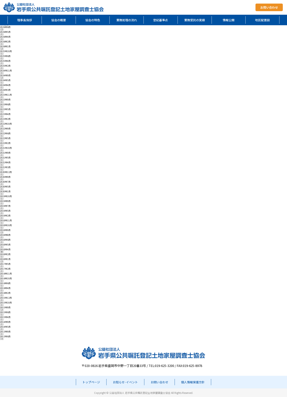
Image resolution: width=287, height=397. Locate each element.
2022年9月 (5, 128)
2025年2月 (5, 66)
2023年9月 (5, 99)
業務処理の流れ (126, 20)
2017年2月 (5, 269)
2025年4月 (5, 61)
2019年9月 (5, 201)
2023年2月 (5, 119)
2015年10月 (6, 302)
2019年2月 (5, 215)
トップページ (91, 382)
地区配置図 (262, 20)
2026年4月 (5, 37)
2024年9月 (5, 75)
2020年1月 (5, 191)
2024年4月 (5, 85)
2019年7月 (5, 206)
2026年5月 (5, 32)
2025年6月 (5, 56)
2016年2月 (5, 293)
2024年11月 (6, 70)
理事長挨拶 (24, 20)
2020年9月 (5, 177)
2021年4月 (5, 162)
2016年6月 (5, 283)
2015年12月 (6, 298)
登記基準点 (160, 20)
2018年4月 (5, 249)
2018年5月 (5, 244)
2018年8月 (5, 235)
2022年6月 (5, 133)
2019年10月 (6, 196)
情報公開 (228, 20)
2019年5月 (5, 211)
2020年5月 (5, 186)
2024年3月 (5, 90)
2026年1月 (5, 46)
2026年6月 (5, 27)
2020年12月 (6, 172)
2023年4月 (5, 114)
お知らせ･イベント (125, 382)
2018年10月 (6, 225)
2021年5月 (5, 157)
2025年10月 (6, 51)
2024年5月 (5, 80)
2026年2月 (5, 41)
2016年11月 (6, 273)
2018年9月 (5, 230)
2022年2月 (5, 143)
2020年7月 (5, 182)
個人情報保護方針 (193, 382)
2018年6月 (5, 240)
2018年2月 (5, 254)
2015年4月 (5, 317)
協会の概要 (58, 20)
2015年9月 (5, 307)
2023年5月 (5, 109)
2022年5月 (5, 138)
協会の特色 (92, 20)
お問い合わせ (269, 7)
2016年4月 (5, 288)
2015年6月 (5, 312)
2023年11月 (6, 95)
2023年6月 (5, 104)
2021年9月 (5, 153)
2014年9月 (5, 322)
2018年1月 (5, 259)
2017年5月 (5, 264)
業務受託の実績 (194, 20)
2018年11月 (6, 220)
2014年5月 (5, 327)
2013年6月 (5, 336)
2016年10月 (6, 278)
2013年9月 (5, 331)
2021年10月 (6, 148)
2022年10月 (6, 124)
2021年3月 (5, 167)
